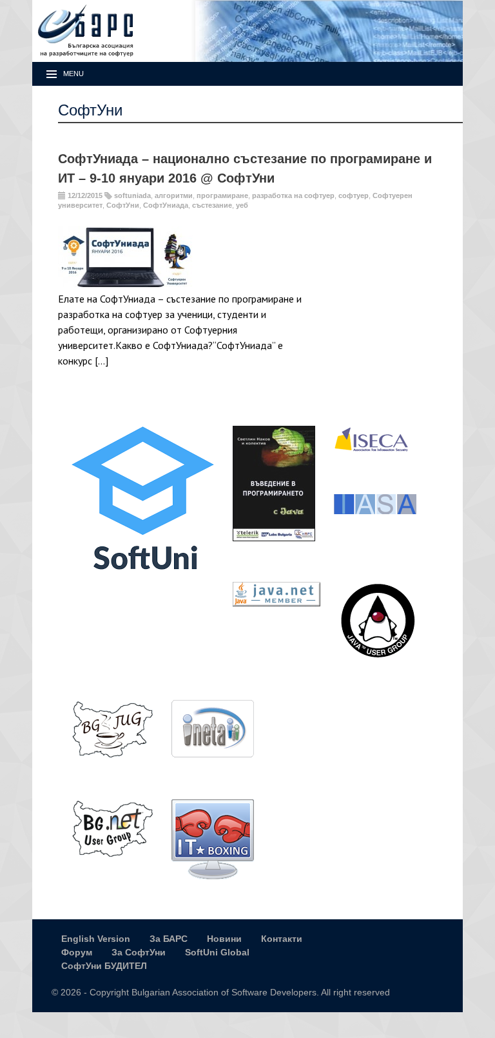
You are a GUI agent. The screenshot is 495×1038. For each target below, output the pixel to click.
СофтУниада (165, 205)
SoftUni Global (217, 952)
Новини (224, 938)
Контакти (281, 938)
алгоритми (174, 195)
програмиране (222, 195)
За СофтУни (139, 952)
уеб (242, 205)
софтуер (353, 195)
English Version (95, 938)
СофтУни (122, 205)
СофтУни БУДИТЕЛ (104, 966)
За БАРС (169, 938)
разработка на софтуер (293, 195)
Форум (76, 952)
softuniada (132, 195)
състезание (212, 205)
